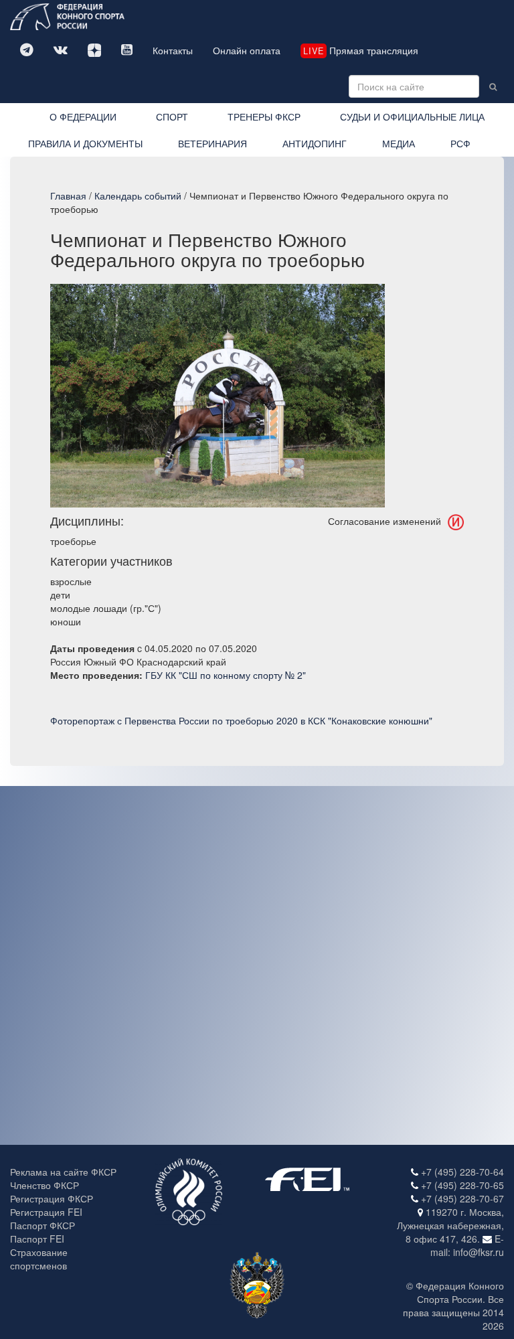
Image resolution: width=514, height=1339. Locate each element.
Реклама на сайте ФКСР (63, 1171)
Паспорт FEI (37, 1238)
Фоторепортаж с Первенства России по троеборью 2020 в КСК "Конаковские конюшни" (241, 720)
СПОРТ (172, 116)
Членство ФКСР (44, 1185)
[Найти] (493, 86)
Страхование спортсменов (39, 1258)
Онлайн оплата (246, 50)
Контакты (173, 50)
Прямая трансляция (360, 50)
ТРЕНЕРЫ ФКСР (264, 116)
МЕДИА (398, 143)
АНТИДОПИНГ (314, 143)
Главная (68, 195)
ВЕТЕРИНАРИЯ (212, 143)
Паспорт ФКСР (42, 1225)
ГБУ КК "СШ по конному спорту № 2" (225, 675)
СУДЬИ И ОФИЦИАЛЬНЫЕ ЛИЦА (412, 116)
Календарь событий (137, 195)
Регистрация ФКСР (51, 1198)
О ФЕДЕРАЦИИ (83, 116)
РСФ (460, 143)
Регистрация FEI (46, 1211)
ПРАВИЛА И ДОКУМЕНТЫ (85, 143)
